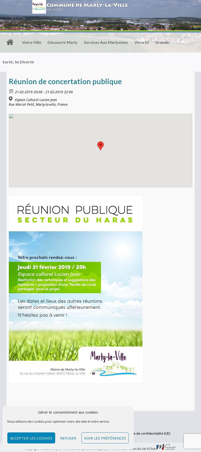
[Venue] (11, 98)
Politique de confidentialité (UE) (146, 433)
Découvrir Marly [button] (62, 42)
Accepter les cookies (31, 438)
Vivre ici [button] (141, 42)
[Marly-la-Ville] (10, 42)
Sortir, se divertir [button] (18, 61)
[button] (100, 145)
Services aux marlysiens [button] (106, 42)
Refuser (68, 438)
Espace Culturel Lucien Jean (36, 100)
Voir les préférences (105, 438)
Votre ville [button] (31, 42)
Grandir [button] (162, 42)
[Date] (11, 91)
